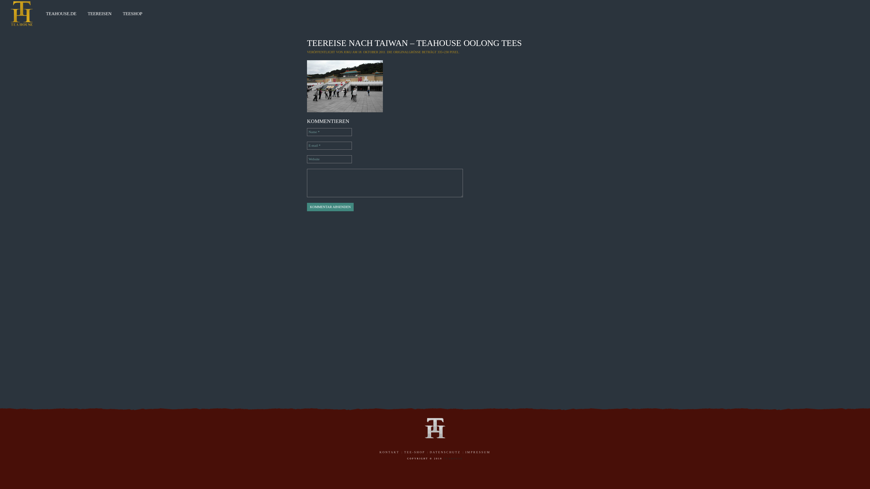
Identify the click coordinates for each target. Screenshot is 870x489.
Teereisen (99, 13)
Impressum (478, 452)
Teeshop (132, 13)
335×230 (443, 52)
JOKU (348, 52)
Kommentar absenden (330, 207)
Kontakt (389, 452)
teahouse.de (61, 13)
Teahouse (453, 458)
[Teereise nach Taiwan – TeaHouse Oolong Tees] (345, 86)
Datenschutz (445, 452)
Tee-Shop (414, 452)
